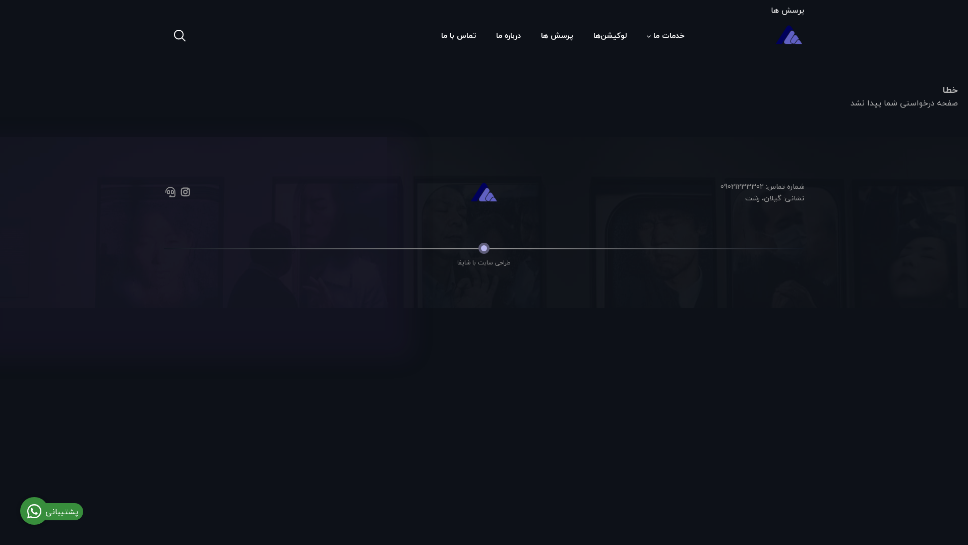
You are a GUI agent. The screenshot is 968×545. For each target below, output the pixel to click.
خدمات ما (669, 35)
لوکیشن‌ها (610, 35)
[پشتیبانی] (170, 193)
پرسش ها (787, 10)
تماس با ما (458, 35)
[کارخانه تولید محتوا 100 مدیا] (483, 193)
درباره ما (508, 35)
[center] (801, 67)
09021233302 (742, 186)
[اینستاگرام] (185, 193)
